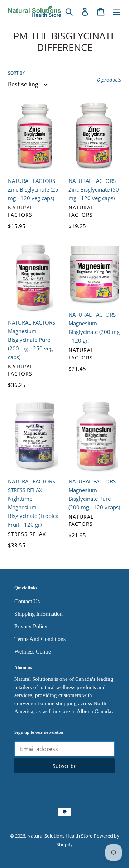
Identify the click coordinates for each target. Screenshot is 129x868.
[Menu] (116, 11)
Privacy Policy (30, 626)
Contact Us (27, 601)
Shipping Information (38, 614)
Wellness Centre (32, 651)
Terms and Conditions (40, 639)
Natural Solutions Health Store (59, 835)
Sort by (16, 73)
